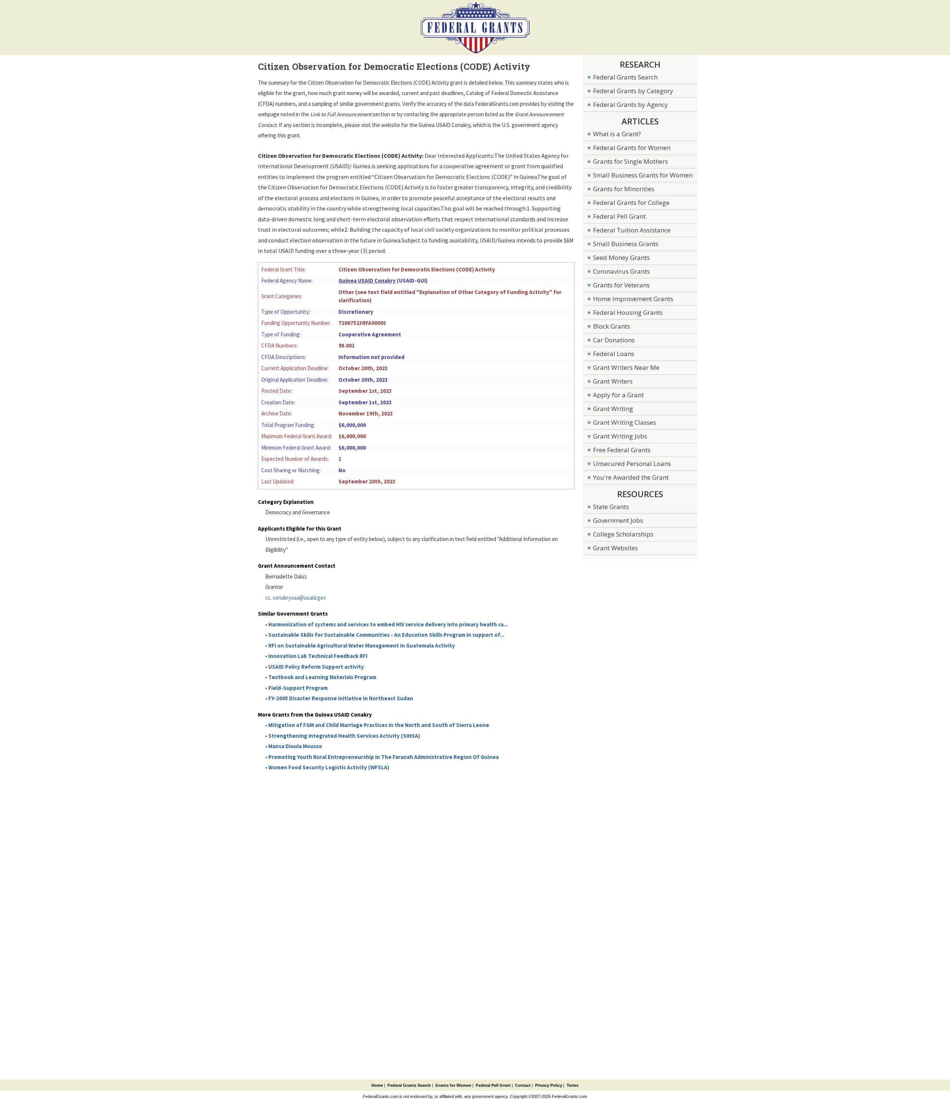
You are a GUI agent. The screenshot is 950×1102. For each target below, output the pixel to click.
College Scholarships (623, 534)
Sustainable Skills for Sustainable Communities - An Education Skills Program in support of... (386, 634)
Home (377, 1085)
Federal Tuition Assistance (632, 230)
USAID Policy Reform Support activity (316, 666)
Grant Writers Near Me (626, 367)
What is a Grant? (617, 134)
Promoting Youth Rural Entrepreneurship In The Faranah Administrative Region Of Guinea (383, 756)
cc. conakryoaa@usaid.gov (295, 597)
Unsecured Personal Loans (632, 463)
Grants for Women (453, 1085)
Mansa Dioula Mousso (295, 746)
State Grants (611, 506)
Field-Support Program (298, 687)
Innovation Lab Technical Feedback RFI (317, 655)
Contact (523, 1085)
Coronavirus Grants (621, 271)
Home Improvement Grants (633, 298)
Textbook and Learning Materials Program (322, 677)
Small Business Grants (625, 243)
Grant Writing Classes (624, 422)
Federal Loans (613, 353)
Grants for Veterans (621, 285)
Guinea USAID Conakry (367, 280)
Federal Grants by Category (633, 91)
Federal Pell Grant (619, 216)
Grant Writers (613, 381)
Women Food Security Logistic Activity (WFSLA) (328, 767)
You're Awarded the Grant (631, 477)
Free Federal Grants (622, 450)
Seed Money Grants (621, 257)
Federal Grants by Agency (630, 104)
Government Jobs (618, 520)
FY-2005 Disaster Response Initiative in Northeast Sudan (340, 698)
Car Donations (614, 340)
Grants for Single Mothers (630, 161)
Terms (573, 1085)
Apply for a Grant (618, 395)
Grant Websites (615, 548)
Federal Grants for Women (632, 147)
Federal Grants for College (631, 202)
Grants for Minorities (623, 189)
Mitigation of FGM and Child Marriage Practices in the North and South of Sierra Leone (378, 724)
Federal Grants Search (625, 77)
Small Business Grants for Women (642, 175)
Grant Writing (613, 408)
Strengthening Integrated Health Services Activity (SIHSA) (344, 735)
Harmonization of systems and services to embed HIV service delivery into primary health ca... (388, 624)
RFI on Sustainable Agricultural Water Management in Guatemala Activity (361, 645)
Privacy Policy (548, 1085)
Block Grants (611, 326)
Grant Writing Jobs (620, 436)
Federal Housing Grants (628, 312)
